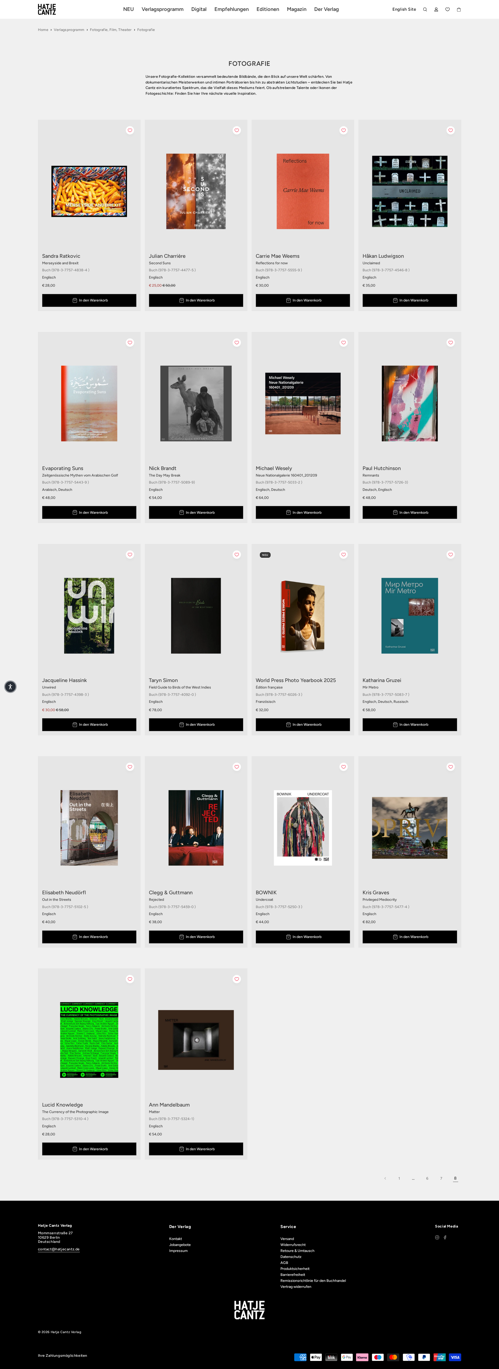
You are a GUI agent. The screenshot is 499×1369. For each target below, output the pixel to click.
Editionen (268, 9)
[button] (10, 686)
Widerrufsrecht (293, 1245)
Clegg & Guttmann (171, 892)
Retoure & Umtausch (297, 1251)
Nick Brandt (162, 468)
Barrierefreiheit (292, 1274)
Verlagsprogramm (69, 30)
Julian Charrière (167, 256)
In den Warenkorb (93, 300)
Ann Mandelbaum (169, 1105)
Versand (287, 1239)
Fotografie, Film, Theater (111, 30)
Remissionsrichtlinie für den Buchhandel (313, 1280)
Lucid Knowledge (62, 1105)
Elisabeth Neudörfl (64, 892)
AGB (284, 1263)
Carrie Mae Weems (277, 256)
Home (43, 30)
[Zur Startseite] (53, 9)
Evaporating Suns (62, 468)
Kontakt (175, 1239)
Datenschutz (290, 1257)
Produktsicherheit (295, 1269)
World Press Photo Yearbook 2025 (296, 680)
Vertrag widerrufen (295, 1286)
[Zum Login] (436, 9)
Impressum (178, 1251)
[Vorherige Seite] (385, 1178)
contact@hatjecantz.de (59, 1249)
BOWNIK (266, 892)
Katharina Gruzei (382, 680)
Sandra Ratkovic (61, 256)
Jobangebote (180, 1245)
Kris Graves (376, 892)
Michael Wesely (274, 468)
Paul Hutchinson (382, 468)
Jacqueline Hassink (64, 680)
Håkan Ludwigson (383, 256)
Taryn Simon (163, 680)
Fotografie (146, 30)
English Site (404, 9)
